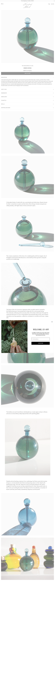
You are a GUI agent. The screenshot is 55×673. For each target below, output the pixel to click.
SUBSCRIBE (40, 343)
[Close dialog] (52, 322)
